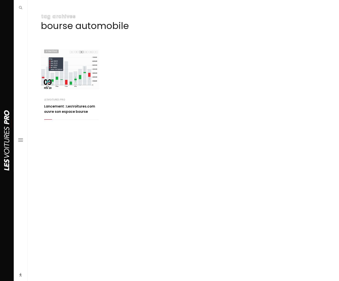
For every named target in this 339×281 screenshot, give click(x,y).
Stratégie (51, 51)
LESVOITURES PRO (54, 99)
